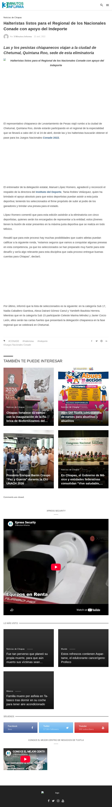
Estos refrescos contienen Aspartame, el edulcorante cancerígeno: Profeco (83, 658)
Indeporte (43, 341)
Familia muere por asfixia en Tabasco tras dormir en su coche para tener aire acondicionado (27, 700)
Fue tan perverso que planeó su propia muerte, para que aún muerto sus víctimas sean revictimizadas (27, 658)
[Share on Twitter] (96, 341)
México (9, 691)
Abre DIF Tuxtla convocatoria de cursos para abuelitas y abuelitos (81, 416)
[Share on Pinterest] (101, 341)
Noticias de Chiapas (13, 17)
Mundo (64, 649)
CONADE (14, 341)
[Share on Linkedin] (106, 341)
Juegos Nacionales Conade (18, 345)
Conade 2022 (51, 137)
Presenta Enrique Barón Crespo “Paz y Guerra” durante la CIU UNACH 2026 (28, 479)
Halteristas (29, 341)
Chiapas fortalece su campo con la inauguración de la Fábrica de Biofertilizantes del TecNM (26, 417)
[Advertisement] (56, 164)
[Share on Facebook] (92, 341)
